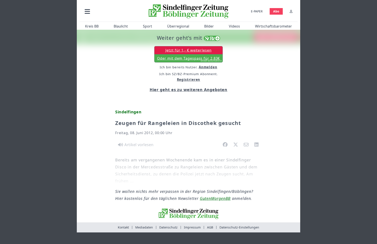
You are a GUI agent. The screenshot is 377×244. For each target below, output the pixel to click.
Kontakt (123, 227)
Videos (234, 26)
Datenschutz (168, 227)
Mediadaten (144, 227)
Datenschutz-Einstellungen (239, 227)
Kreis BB (92, 26)
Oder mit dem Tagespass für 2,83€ (189, 59)
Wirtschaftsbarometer (273, 26)
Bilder (209, 26)
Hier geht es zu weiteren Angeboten (189, 89)
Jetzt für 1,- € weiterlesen (188, 50)
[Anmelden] (291, 11)
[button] (111, 11)
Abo (276, 11)
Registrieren (188, 79)
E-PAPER (257, 11)
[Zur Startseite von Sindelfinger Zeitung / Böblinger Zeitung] (189, 11)
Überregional (178, 26)
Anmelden (208, 67)
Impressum (192, 227)
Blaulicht (121, 26)
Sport (147, 26)
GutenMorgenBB (215, 198)
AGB (210, 227)
